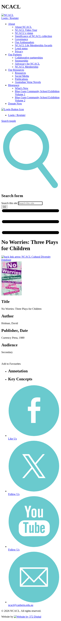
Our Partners (15, 54)
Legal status (21, 48)
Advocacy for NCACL (27, 63)
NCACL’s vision (24, 33)
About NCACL (23, 27)
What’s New (21, 88)
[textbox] (30, 201)
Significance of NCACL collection (33, 36)
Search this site (9, 203)
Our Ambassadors (24, 42)
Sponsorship (21, 60)
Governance (21, 39)
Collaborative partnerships (29, 57)
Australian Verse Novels (28, 82)
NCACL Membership (26, 66)
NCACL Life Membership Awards (33, 45)
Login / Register (10, 18)
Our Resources (16, 69)
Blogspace (13, 85)
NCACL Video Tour (26, 30)
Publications (21, 79)
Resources (20, 72)
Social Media (22, 76)
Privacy (19, 51)
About (11, 23)
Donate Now (15, 103)
